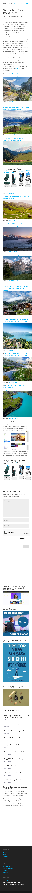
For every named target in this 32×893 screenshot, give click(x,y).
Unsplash (23, 60)
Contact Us (6, 866)
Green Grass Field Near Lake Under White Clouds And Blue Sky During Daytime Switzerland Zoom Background (16, 107)
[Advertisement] (16, 567)
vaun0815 (11, 193)
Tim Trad (11, 101)
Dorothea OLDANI (14, 135)
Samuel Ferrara (13, 251)
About (5, 852)
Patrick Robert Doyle (14, 316)
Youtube (5, 872)
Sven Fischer (12, 220)
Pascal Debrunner (13, 280)
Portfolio (5, 856)
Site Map (5, 880)
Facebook (6, 870)
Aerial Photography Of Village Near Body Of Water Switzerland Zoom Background (14, 388)
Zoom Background (16, 16)
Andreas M (12, 350)
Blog (4, 854)
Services (5, 858)
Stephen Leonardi (13, 418)
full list (17, 68)
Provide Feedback (8, 868)
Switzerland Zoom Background (13, 255)
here (4, 457)
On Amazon (7, 186)
